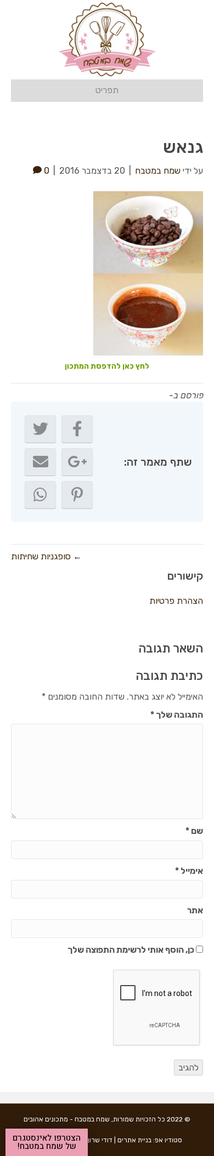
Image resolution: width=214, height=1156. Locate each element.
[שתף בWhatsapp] (40, 494)
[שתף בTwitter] (40, 429)
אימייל (189, 871)
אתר (195, 910)
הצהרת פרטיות (176, 601)
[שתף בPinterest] (77, 494)
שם (194, 831)
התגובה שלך (176, 714)
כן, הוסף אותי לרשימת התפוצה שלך (131, 950)
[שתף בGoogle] (77, 462)
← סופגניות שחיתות (46, 556)
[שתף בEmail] (40, 462)
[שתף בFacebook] (77, 429)
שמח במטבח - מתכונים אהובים (67, 1119)
